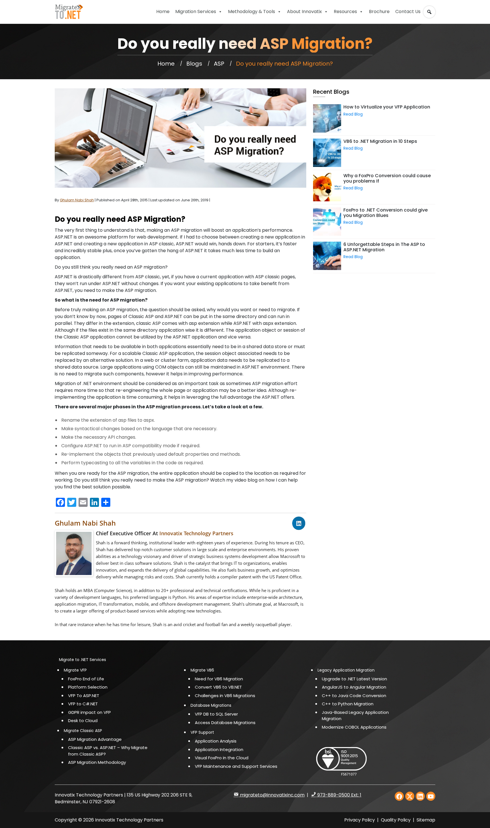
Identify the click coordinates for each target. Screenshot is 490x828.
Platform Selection (87, 687)
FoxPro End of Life (86, 679)
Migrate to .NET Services (82, 659)
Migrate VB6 (202, 670)
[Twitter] (409, 796)
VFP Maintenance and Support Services (236, 766)
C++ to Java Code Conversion (354, 696)
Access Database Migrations (225, 722)
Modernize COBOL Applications (354, 727)
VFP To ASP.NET (83, 696)
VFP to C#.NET (83, 704)
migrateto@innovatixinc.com (272, 795)
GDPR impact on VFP (89, 712)
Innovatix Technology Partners (196, 533)
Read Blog (353, 114)
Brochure (379, 11)
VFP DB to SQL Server (216, 714)
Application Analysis (215, 741)
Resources (345, 11)
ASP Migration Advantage (95, 739)
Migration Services (195, 11)
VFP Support (202, 732)
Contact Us (408, 11)
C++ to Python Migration (347, 704)
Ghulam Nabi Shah (85, 523)
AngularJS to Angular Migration (354, 687)
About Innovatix (304, 11)
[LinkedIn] (420, 796)
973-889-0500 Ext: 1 (338, 795)
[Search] (430, 9)
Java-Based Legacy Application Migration (355, 715)
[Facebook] (399, 796)
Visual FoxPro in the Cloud (221, 758)
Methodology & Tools (251, 11)
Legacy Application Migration (346, 670)
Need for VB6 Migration (219, 679)
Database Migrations (211, 705)
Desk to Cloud (83, 721)
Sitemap (426, 820)
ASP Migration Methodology (97, 762)
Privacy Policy (359, 820)
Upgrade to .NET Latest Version (354, 679)
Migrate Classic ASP (83, 730)
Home (163, 11)
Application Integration (219, 749)
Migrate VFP (75, 670)
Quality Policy (396, 820)
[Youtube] (430, 796)
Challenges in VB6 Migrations (225, 696)
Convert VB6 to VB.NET (218, 687)
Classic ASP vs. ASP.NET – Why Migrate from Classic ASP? (107, 751)
